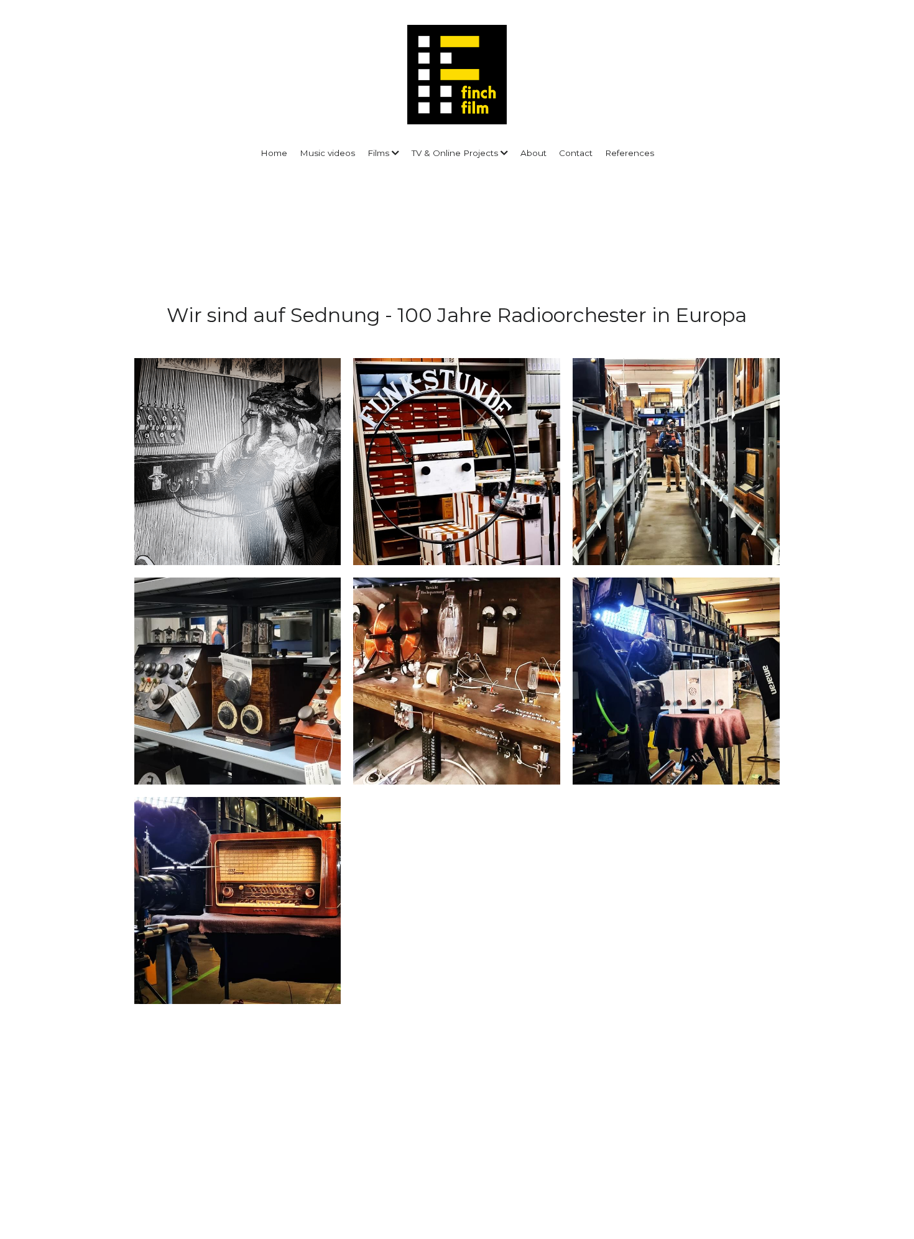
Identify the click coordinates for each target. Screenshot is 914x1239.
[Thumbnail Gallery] (237, 461)
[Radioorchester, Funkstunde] (456, 461)
